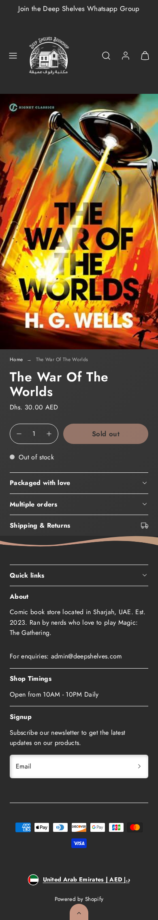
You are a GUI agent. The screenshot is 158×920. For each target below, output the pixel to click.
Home (16, 359)
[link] (125, 55)
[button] (13, 55)
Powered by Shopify (79, 899)
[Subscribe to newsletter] (139, 766)
